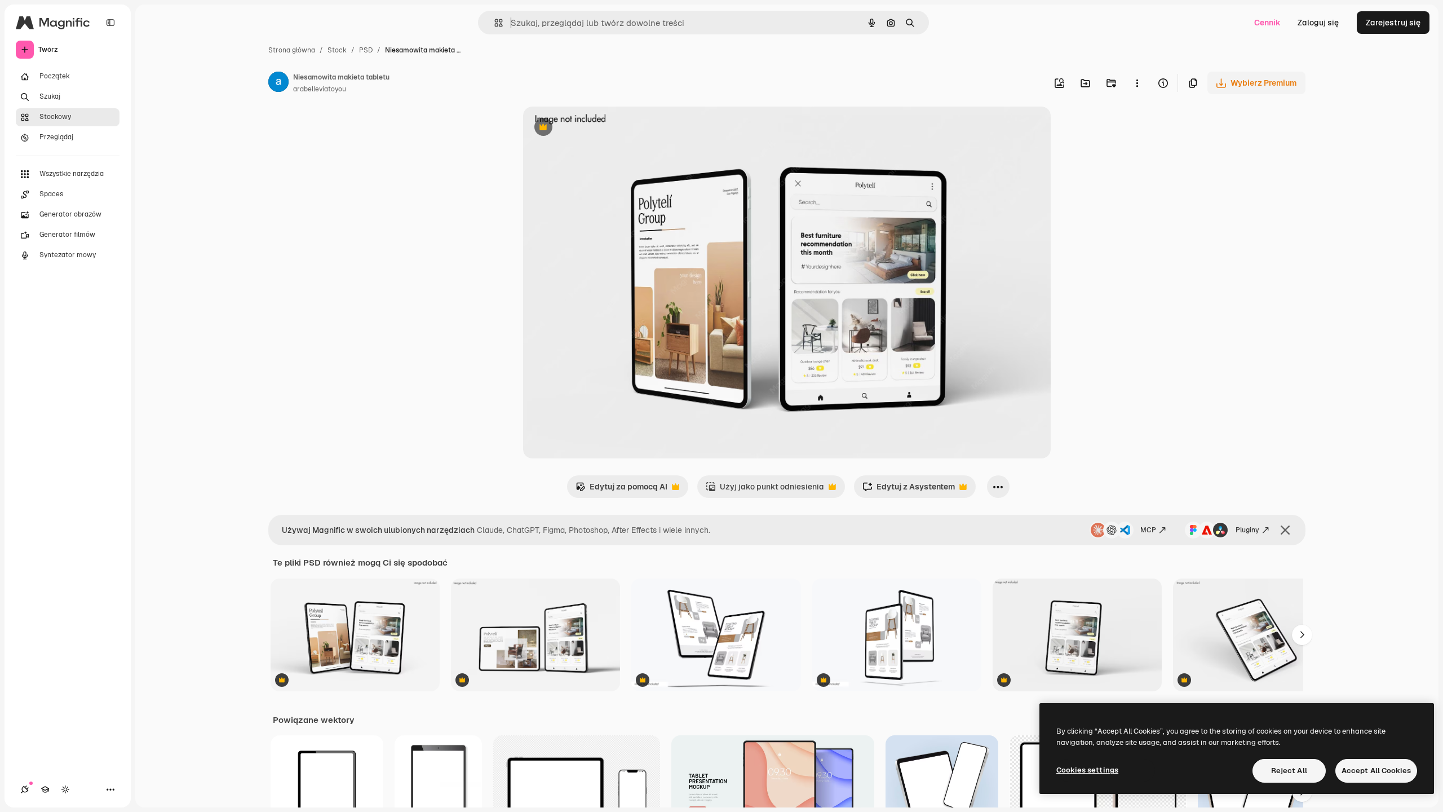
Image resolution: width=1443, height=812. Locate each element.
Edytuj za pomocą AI (621, 490)
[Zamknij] (1285, 530)
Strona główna (291, 50)
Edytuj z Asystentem (908, 490)
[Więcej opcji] (1137, 83)
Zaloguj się (1318, 22)
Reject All (1289, 770)
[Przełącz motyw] (65, 789)
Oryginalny (600, 128)
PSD (366, 50)
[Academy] (45, 789)
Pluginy (1247, 530)
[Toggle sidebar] (110, 23)
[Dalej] (1302, 635)
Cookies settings (1087, 770)
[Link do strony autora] (278, 83)
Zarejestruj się (1393, 22)
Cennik (1267, 22)
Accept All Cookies (1376, 770)
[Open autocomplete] (494, 23)
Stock (337, 50)
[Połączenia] (25, 789)
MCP (1148, 530)
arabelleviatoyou (319, 89)
